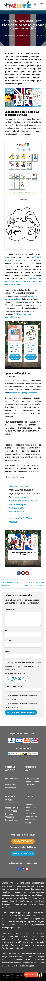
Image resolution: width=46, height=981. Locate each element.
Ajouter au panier (15, 357)
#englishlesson (16, 511)
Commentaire (10, 610)
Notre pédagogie (32, 778)
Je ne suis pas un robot (15, 673)
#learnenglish (21, 497)
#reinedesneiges (17, 504)
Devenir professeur (33, 781)
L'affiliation (29, 784)
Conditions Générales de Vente (30, 808)
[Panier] (35, 4)
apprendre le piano (21, 945)
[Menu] (41, 4)
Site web (8, 652)
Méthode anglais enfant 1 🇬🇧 (15, 347)
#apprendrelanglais (19, 500)
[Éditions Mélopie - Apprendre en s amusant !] (17, 4)
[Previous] (8, 344)
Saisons (34, 22)
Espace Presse (11, 820)
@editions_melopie (19, 486)
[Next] (38, 344)
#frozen (33, 500)
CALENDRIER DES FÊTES (21, 22)
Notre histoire (11, 784)
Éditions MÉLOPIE (35, 35)
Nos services (10, 787)
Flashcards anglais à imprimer (31, 347)
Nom (7, 630)
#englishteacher (17, 508)
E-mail (8, 641)
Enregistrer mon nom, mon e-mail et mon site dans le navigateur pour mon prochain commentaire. (23, 666)
